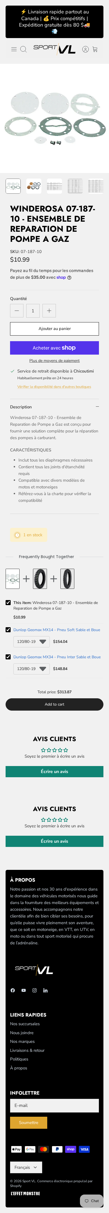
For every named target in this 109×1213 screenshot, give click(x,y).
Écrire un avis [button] (54, 772)
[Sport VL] (54, 49)
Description (21, 407)
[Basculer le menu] (14, 49)
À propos (18, 1068)
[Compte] (83, 49)
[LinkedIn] (45, 990)
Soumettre (28, 1122)
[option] (54, 118)
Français (22, 1167)
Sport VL (28, 1181)
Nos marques (22, 1041)
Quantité (18, 298)
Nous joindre (22, 1033)
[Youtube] (23, 990)
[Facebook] (12, 990)
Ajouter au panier (55, 328)
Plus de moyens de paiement (54, 361)
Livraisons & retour (27, 1050)
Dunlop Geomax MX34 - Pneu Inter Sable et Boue (57, 657)
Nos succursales (25, 1024)
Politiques (19, 1059)
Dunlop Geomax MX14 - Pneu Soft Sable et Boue (56, 630)
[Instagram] (34, 990)
